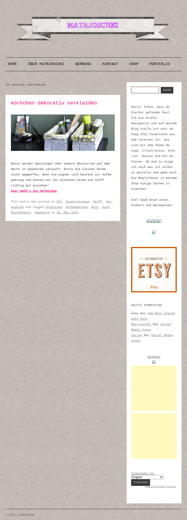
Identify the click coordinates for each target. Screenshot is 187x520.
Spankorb (42, 212)
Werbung (83, 64)
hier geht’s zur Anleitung (34, 191)
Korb (105, 207)
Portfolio (159, 64)
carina (136, 335)
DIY (59, 201)
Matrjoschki (141, 324)
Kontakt (110, 64)
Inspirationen (77, 201)
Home (12, 64)
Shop (133, 64)
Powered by (151, 487)
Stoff (97, 201)
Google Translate (167, 487)
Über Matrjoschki (46, 64)
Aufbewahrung (77, 207)
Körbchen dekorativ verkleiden (54, 103)
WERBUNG (154, 357)
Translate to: (143, 473)
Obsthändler (21, 212)
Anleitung (54, 207)
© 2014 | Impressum (19, 514)
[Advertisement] (154, 388)
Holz (95, 207)
